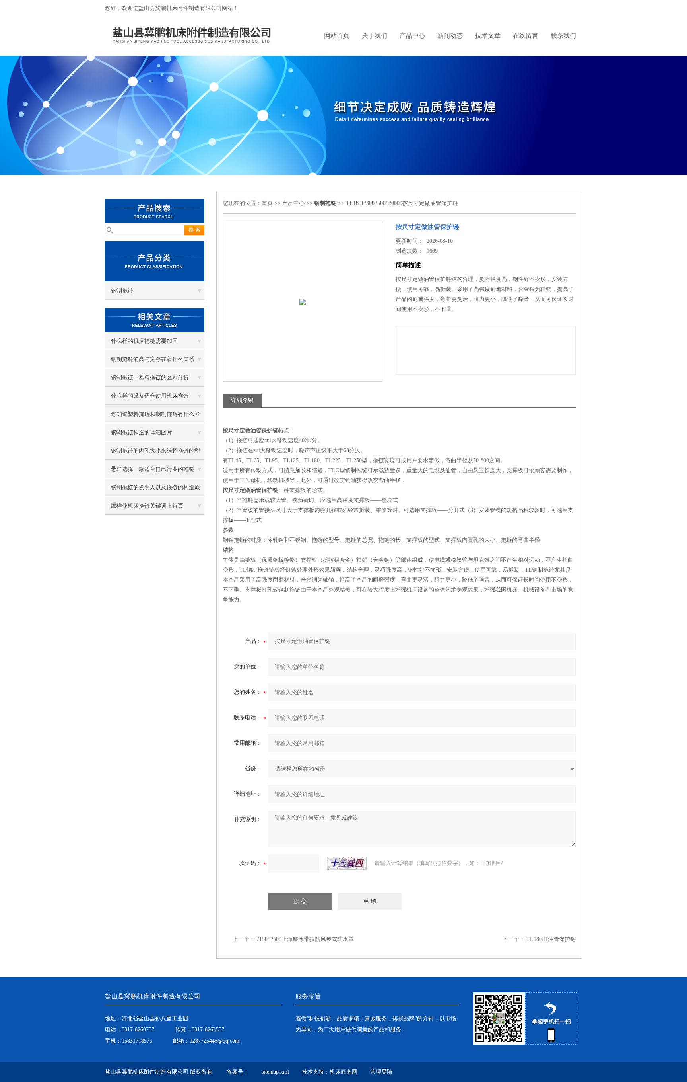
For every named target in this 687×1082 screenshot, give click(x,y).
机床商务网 (343, 1072)
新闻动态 (450, 35)
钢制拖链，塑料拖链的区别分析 (150, 378)
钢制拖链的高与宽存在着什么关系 (152, 359)
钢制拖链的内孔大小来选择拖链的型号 (155, 454)
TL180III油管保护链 (551, 939)
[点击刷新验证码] (347, 863)
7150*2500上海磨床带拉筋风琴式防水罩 (305, 939)
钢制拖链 (122, 291)
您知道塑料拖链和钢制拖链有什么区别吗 (155, 417)
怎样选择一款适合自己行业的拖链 (152, 469)
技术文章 (488, 35)
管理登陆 (381, 1072)
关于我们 (374, 35)
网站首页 (336, 35)
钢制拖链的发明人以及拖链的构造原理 (155, 490)
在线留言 (525, 35)
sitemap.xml (275, 1072)
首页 (267, 203)
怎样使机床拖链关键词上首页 (147, 506)
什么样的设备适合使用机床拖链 (150, 396)
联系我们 (563, 35)
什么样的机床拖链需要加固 (144, 341)
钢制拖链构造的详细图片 (141, 433)
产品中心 (412, 35)
